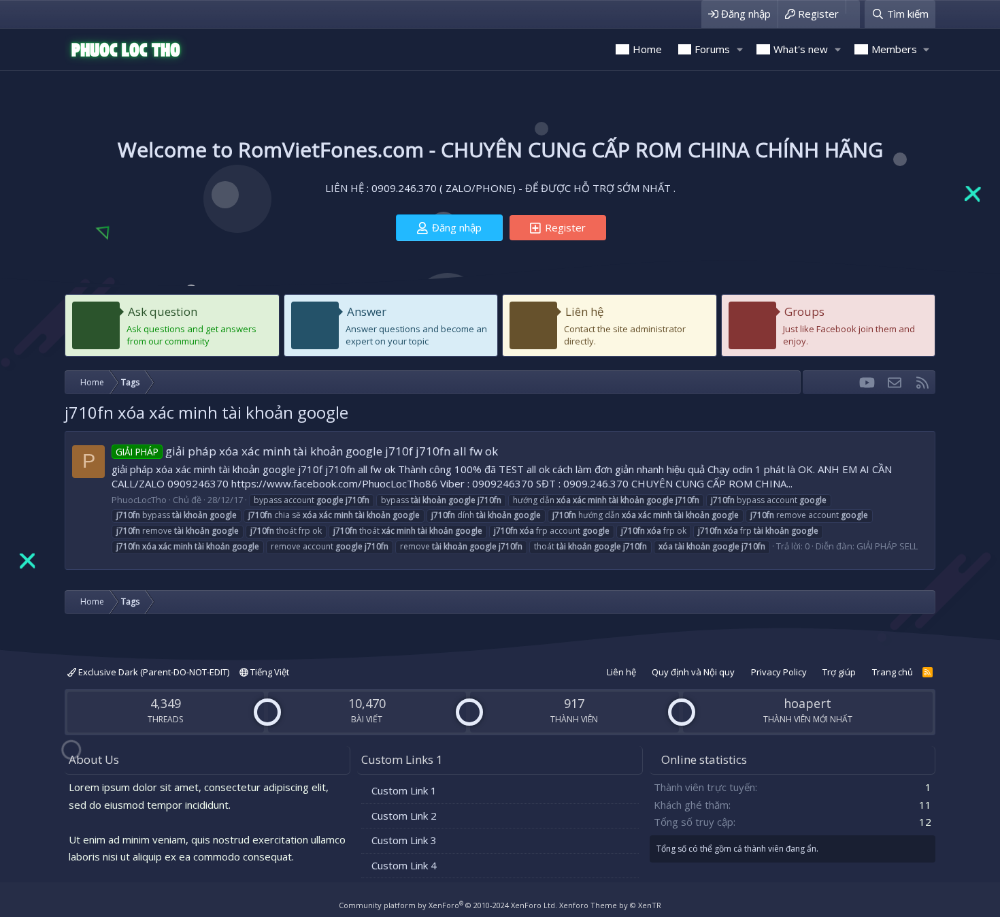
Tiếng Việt (268, 672)
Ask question (162, 311)
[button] (739, 49)
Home (647, 49)
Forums (712, 49)
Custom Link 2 (404, 815)
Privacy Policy (779, 672)
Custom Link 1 (404, 790)
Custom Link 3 (404, 840)
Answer (366, 311)
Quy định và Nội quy (693, 672)
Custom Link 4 (404, 865)
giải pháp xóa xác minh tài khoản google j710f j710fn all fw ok (307, 451)
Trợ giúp (839, 672)
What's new (800, 49)
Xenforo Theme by (610, 905)
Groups (804, 311)
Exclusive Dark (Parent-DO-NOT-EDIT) (152, 672)
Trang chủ (892, 672)
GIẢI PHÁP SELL (887, 546)
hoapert (807, 703)
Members (894, 49)
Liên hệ (584, 311)
